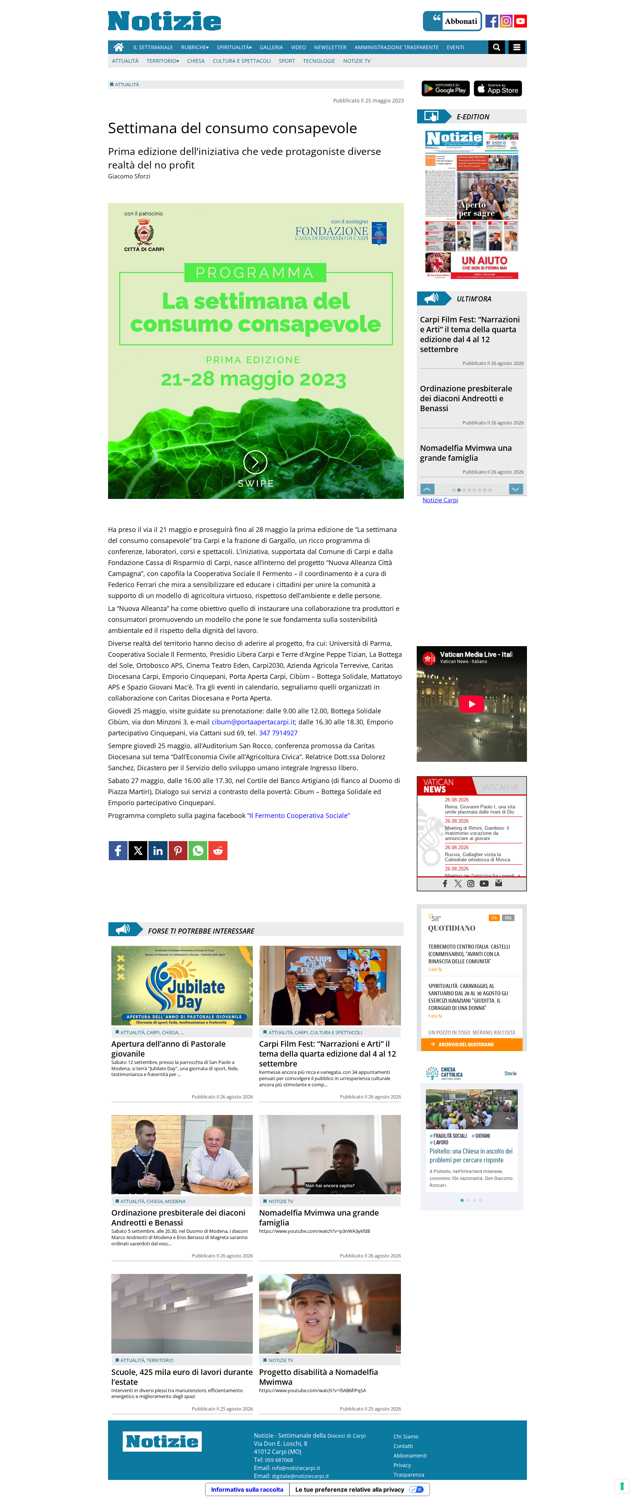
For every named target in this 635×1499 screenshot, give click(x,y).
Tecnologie (319, 60)
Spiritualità (233, 47)
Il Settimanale (153, 47)
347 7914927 (278, 732)
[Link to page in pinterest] (178, 850)
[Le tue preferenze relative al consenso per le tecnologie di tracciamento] (622, 1486)
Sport (287, 60)
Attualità (125, 60)
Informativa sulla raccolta (247, 1489)
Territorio (161, 60)
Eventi (455, 47)
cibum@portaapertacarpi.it (253, 721)
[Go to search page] (496, 47)
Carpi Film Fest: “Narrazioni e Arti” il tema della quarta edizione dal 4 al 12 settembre (327, 1054)
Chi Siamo (406, 1436)
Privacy (402, 1465)
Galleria (271, 47)
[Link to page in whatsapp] (198, 850)
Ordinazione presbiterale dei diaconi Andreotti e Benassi (178, 1217)
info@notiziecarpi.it (296, 1467)
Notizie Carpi (440, 500)
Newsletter (330, 47)
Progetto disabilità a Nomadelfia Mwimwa (318, 1377)
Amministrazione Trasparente (397, 47)
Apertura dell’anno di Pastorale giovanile (168, 1049)
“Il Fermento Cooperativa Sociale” (298, 815)
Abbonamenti (410, 1455)
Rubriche (193, 47)
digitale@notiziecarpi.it (300, 1476)
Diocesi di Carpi (346, 1435)
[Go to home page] (119, 47)
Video (298, 47)
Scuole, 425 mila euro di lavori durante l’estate (182, 1377)
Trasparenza (409, 1474)
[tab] (444, 785)
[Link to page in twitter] (138, 850)
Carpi (153, 1032)
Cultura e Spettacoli (242, 60)
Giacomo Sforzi (129, 176)
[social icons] (445, 883)
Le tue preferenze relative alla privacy (349, 1489)
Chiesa (196, 60)
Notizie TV (356, 60)
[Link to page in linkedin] (157, 850)
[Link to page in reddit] (217, 850)
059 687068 (279, 1459)
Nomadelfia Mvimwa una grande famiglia (319, 1217)
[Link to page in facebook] (118, 850)
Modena (175, 1201)
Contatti (403, 1445)
